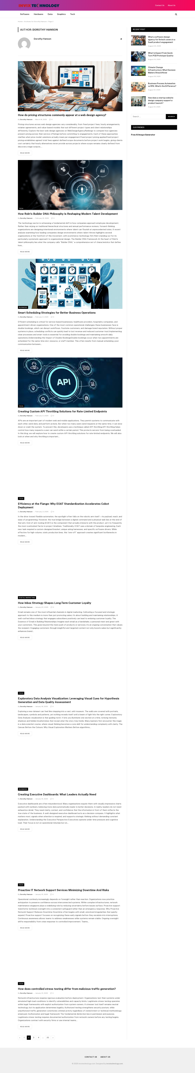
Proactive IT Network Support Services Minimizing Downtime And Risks (63, 890)
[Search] (176, 14)
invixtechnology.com (114, 1064)
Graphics (61, 14)
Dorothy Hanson (42, 38)
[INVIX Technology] (39, 5)
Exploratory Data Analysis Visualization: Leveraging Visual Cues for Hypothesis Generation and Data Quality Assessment (68, 700)
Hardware (38, 14)
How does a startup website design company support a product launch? (160, 100)
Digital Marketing (27, 597)
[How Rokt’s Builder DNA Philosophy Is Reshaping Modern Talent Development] (70, 185)
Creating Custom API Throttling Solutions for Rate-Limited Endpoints (62, 411)
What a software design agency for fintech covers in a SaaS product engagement (161, 39)
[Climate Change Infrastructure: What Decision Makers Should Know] (138, 71)
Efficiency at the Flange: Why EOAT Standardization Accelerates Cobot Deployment (63, 505)
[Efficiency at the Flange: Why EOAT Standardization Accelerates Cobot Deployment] (70, 475)
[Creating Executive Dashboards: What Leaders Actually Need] (70, 766)
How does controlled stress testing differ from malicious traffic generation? (67, 988)
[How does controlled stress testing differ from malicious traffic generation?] (70, 960)
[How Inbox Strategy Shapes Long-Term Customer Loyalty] (70, 574)
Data (50, 14)
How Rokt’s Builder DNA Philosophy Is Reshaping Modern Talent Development (68, 213)
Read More (25, 153)
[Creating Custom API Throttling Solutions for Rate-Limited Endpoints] (70, 382)
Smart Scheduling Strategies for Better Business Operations (57, 312)
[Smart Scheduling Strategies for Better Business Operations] (70, 284)
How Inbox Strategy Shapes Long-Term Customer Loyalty (54, 603)
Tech (72, 14)
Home (20, 21)
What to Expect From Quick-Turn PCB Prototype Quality (160, 54)
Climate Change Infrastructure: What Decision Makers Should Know (162, 70)
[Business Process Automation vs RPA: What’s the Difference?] (138, 87)
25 (48, 1038)
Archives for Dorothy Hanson (35, 21)
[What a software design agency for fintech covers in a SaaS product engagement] (138, 40)
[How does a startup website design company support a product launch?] (138, 101)
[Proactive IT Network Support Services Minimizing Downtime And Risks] (70, 861)
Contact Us (159, 5)
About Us (171, 5)
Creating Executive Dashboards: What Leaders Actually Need (57, 794)
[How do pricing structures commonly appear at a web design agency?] (70, 86)
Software (24, 14)
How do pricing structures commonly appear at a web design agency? (62, 115)
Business (23, 307)
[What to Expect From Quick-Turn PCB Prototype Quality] (138, 56)
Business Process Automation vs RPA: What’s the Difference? (162, 84)
